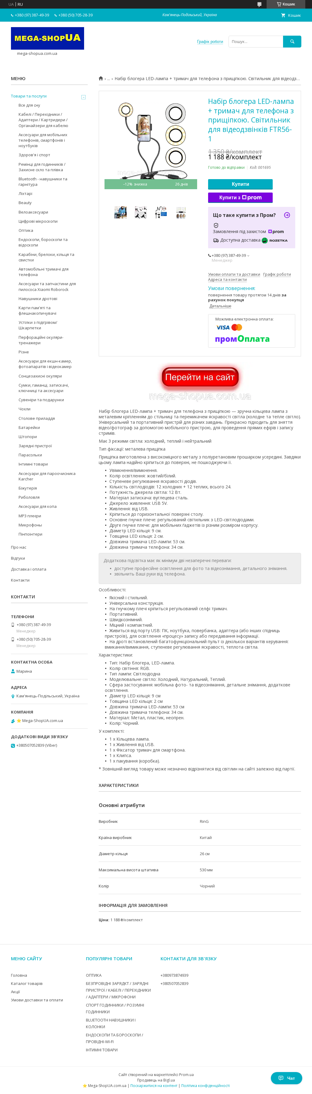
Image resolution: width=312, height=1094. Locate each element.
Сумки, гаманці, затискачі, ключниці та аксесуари (44, 387)
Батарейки (29, 427)
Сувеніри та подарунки (41, 399)
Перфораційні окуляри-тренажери (41, 340)
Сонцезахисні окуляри (40, 376)
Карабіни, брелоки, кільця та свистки (46, 257)
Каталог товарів (27, 983)
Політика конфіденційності (205, 1085)
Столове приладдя (37, 418)
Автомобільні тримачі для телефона (44, 271)
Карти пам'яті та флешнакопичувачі (37, 310)
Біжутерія (28, 488)
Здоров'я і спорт (34, 155)
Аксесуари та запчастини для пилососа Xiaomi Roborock (47, 286)
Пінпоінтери (30, 534)
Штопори (28, 436)
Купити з (229, 197)
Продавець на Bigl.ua (156, 1080)
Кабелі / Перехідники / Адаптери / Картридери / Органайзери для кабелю (43, 120)
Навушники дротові (38, 298)
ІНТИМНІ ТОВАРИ (102, 1050)
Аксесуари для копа (38, 506)
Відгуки (18, 558)
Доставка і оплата (28, 569)
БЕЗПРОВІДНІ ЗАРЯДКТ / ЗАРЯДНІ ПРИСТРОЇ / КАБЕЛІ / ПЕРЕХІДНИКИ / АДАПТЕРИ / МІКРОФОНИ (118, 990)
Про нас (18, 547)
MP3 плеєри (30, 516)
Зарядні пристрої (35, 445)
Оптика (26, 230)
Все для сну (29, 105)
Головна (19, 975)
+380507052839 (174, 983)
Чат (291, 1078)
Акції (15, 991)
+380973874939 (174, 975)
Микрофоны (30, 525)
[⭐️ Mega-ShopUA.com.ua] (47, 48)
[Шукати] (292, 42)
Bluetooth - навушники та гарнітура (43, 181)
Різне (24, 352)
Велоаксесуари (33, 212)
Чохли (24, 409)
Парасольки (30, 455)
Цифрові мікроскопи (38, 221)
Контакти (20, 580)
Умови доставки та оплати (37, 1000)
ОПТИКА (93, 975)
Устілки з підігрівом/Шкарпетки (38, 325)
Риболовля (29, 497)
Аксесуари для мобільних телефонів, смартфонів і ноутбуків (43, 140)
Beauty (25, 202)
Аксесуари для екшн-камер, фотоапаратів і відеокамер (45, 363)
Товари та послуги (29, 96)
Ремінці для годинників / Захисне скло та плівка (42, 166)
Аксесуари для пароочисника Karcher (47, 476)
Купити (240, 184)
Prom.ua (186, 1074)
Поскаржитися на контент (153, 1085)
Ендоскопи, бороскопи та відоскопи (43, 242)
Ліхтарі (25, 193)
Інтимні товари (33, 464)
